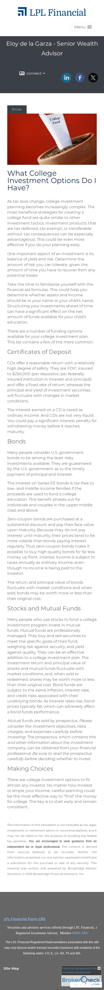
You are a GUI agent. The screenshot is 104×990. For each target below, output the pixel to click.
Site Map (11, 968)
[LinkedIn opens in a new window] (66, 81)
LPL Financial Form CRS (24, 919)
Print (17, 109)
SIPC (85, 933)
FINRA (76, 933)
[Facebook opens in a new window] (80, 81)
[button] (83, 27)
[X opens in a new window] (93, 81)
